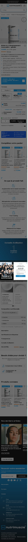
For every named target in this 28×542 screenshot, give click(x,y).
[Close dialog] (26, 263)
